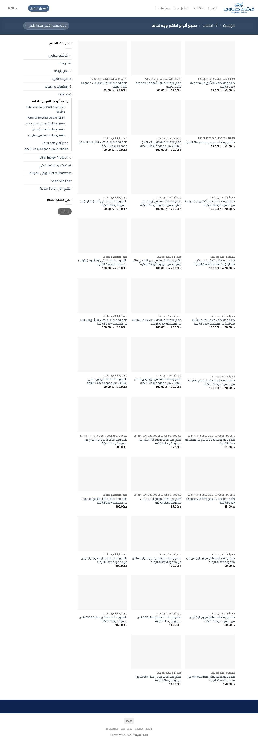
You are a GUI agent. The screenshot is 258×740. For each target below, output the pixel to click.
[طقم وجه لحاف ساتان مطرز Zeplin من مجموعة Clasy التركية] (156, 652)
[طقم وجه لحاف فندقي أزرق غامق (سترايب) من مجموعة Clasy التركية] (156, 176)
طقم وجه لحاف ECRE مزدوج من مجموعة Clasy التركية (210, 441)
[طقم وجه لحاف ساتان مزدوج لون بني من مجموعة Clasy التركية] (210, 533)
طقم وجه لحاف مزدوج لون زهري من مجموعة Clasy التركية (105, 441)
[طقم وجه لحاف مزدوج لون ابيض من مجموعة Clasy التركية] (156, 414)
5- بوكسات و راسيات (58, 86)
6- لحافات (210, 25)
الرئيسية (212, 8)
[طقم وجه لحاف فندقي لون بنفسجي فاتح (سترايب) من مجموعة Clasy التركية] (156, 235)
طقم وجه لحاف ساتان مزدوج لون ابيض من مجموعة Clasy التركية (212, 619)
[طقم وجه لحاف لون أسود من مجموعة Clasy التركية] (156, 58)
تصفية (65, 211)
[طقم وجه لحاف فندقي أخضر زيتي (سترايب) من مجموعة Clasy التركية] (210, 176)
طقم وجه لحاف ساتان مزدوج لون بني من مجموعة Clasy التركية (210, 560)
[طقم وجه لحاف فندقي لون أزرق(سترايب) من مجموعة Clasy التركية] (102, 295)
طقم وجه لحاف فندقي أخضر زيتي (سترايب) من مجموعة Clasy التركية (210, 203)
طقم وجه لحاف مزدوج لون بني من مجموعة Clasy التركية (160, 500)
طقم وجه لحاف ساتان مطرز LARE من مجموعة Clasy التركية (159, 619)
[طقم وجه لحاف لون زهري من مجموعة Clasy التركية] (102, 58)
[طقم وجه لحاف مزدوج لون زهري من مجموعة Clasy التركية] (102, 414)
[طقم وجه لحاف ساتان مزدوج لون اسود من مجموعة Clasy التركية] (102, 474)
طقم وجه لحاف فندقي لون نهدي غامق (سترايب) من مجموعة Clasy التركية (157, 381)
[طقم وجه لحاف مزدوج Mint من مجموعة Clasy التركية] (210, 474)
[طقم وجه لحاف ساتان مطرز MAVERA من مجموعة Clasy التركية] (102, 592)
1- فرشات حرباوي (60, 55)
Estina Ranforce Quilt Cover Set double (45, 109)
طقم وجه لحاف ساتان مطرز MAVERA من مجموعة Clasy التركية (103, 619)
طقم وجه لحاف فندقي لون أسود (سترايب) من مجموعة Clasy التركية (102, 262)
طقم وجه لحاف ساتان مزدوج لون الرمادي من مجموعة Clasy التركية (156, 560)
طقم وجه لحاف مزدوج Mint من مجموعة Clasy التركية (210, 500)
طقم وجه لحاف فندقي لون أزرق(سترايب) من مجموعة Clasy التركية (103, 321)
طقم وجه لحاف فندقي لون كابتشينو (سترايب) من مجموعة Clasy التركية (213, 321)
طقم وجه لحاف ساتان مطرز (48, 129)
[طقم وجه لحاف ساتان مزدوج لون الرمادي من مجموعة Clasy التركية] (156, 533)
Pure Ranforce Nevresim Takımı (46, 117)
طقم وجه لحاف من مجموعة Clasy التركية (210, 142)
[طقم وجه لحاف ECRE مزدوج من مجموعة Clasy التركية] (210, 414)
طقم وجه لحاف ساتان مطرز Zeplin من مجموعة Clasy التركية (158, 678)
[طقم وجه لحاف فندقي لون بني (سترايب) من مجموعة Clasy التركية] (210, 355)
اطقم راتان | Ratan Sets (56, 188)
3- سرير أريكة (63, 71)
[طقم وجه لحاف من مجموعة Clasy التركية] (210, 117)
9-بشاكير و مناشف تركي (55, 165)
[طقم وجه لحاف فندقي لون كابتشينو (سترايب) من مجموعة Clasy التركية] (210, 295)
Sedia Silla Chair (61, 181)
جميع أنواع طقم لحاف (55, 143)
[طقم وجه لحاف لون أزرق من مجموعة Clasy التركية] (210, 58)
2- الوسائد (65, 63)
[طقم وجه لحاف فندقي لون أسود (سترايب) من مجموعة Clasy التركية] (102, 235)
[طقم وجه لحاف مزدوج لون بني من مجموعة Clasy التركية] (156, 474)
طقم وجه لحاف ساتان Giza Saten (45, 123)
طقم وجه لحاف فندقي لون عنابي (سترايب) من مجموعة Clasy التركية (106, 381)
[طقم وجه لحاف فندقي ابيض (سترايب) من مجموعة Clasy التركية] (102, 117)
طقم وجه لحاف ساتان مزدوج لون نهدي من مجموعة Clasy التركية (104, 560)
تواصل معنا (180, 8)
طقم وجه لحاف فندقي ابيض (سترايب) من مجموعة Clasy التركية (103, 144)
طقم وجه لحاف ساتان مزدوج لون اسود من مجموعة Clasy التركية (104, 500)
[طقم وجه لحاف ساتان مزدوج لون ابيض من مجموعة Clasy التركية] (210, 592)
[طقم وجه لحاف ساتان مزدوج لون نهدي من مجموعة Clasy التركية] (102, 533)
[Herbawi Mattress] (239, 8)
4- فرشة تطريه (61, 79)
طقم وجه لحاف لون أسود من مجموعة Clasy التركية (158, 84)
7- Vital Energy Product (56, 157)
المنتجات (199, 8)
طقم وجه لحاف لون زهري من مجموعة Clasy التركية (104, 84)
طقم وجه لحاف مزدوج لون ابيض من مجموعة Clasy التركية (159, 441)
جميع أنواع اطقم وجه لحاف (50, 101)
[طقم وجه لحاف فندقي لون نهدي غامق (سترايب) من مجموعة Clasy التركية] (156, 354)
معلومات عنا (162, 8)
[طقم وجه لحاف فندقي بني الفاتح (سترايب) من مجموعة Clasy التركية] (156, 117)
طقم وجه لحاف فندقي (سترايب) (46, 135)
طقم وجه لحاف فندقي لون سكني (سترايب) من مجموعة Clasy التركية (214, 262)
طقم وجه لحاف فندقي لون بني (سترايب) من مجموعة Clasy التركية (211, 382)
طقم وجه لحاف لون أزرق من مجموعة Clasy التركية (212, 84)
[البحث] (22, 8)
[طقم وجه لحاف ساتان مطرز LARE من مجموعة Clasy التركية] (156, 592)
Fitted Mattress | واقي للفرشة (51, 173)
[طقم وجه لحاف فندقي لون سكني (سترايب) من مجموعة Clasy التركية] (210, 235)
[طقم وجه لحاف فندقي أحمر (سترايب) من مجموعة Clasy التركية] (102, 176)
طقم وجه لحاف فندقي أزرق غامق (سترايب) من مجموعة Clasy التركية (160, 203)
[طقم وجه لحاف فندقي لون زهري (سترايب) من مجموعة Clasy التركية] (156, 295)
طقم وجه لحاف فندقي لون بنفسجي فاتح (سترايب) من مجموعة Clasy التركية (156, 262)
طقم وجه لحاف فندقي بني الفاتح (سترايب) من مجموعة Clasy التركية (160, 144)
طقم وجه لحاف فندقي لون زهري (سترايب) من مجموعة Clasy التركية (156, 321)
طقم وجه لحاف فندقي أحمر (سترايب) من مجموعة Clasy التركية (103, 203)
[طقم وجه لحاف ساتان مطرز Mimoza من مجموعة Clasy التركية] (210, 652)
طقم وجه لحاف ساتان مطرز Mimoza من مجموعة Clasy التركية (211, 678)
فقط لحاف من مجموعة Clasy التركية (46, 148)
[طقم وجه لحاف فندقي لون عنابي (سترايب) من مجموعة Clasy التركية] (102, 354)
